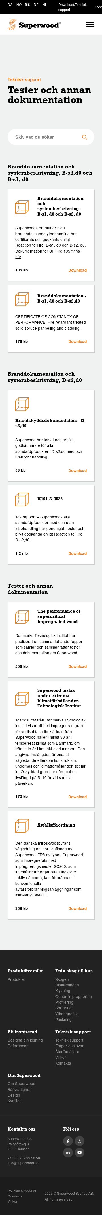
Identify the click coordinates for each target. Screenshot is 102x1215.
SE (27, 4)
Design (14, 1095)
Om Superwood (21, 1083)
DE (36, 4)
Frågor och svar (69, 1045)
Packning (63, 1019)
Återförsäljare (67, 1051)
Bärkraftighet (19, 1089)
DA (10, 4)
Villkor (60, 1057)
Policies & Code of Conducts (22, 1193)
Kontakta (63, 1063)
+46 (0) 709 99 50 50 (24, 1157)
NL (44, 4)
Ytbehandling (67, 1013)
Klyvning (62, 990)
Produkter (16, 979)
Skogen (62, 979)
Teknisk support (69, 1040)
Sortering (63, 1007)
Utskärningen (67, 985)
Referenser (18, 1045)
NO (19, 4)
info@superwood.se (23, 1162)
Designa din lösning (25, 1040)
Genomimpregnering (73, 996)
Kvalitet (14, 1100)
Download (77, 270)
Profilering (64, 1002)
